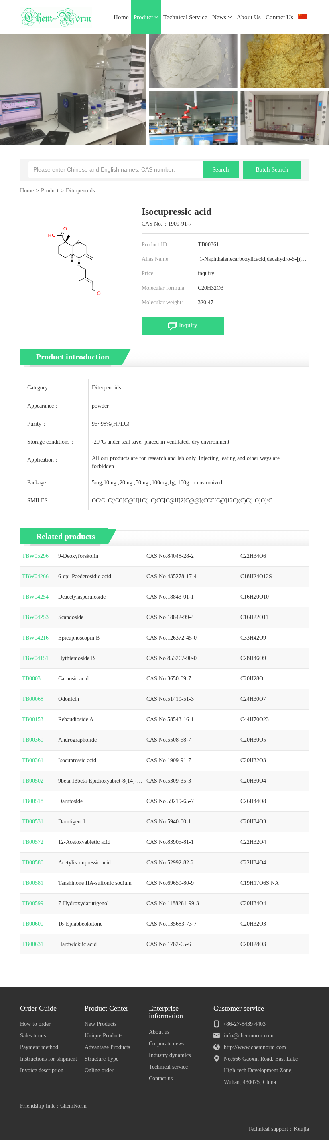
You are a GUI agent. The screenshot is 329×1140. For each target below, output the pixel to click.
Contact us (161, 1078)
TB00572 (32, 842)
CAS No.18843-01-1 (170, 597)
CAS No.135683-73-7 (171, 924)
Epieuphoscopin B (79, 638)
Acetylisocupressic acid (84, 863)
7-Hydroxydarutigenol (83, 903)
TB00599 (32, 903)
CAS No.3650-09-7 (168, 679)
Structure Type (101, 1059)
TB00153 (32, 719)
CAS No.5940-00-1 (168, 822)
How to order (35, 1024)
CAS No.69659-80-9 (170, 883)
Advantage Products (107, 1047)
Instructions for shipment (48, 1059)
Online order (99, 1070)
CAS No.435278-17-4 (171, 576)
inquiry (206, 273)
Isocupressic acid (77, 760)
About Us (249, 17)
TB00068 (32, 699)
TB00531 (32, 822)
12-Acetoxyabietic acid (84, 842)
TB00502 (32, 781)
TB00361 (32, 760)
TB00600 (32, 924)
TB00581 (32, 883)
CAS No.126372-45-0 (171, 638)
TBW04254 (35, 597)
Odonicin (68, 699)
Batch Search (272, 169)
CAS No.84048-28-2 (170, 556)
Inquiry (188, 325)
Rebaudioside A (75, 719)
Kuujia (301, 1129)
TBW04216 (35, 638)
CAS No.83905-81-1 (170, 842)
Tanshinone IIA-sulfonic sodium (95, 883)
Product (144, 17)
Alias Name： (158, 259)
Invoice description (41, 1070)
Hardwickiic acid (77, 944)
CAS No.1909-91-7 (168, 760)
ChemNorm (73, 1106)
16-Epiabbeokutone (80, 924)
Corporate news (166, 1044)
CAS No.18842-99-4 (170, 617)
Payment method (39, 1047)
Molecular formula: (164, 288)
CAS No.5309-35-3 (168, 781)
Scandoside (70, 617)
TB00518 (32, 801)
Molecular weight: (162, 302)
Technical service (168, 1067)
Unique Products (103, 1036)
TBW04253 (35, 617)
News (220, 17)
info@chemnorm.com (249, 1036)
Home (121, 17)
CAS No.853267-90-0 (171, 658)
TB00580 (32, 863)
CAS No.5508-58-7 (168, 740)
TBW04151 (35, 658)
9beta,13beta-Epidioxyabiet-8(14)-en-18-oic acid (100, 781)
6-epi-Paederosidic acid (84, 576)
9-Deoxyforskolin (78, 556)
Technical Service (185, 17)
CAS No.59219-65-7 (170, 801)
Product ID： (157, 245)
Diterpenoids (80, 191)
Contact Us (279, 17)
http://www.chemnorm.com (255, 1047)
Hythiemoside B (76, 658)
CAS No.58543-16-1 (170, 719)
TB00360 (32, 740)
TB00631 (32, 944)
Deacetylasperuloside (82, 597)
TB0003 (31, 679)
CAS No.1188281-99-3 (172, 903)
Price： (150, 273)
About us (159, 1032)
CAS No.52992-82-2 (170, 863)
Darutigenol (71, 822)
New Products (100, 1024)
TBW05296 (35, 556)
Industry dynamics (170, 1055)
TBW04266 (35, 576)
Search (220, 169)
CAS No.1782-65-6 (168, 944)
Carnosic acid (73, 679)
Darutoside (70, 801)
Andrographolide (77, 740)
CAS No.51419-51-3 (170, 699)
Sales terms (33, 1036)
